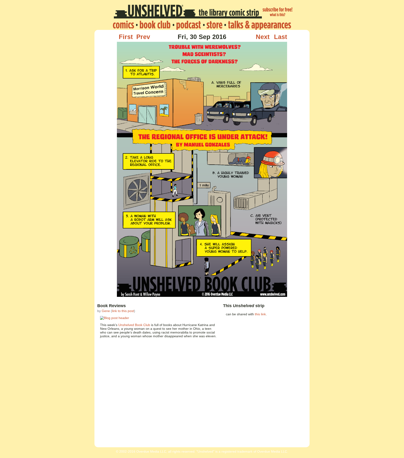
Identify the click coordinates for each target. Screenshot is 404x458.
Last (280, 36)
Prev (143, 36)
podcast (188, 25)
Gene (106, 311)
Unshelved (188, 12)
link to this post (123, 311)
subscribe (278, 12)
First (126, 36)
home (125, 25)
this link (260, 314)
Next (263, 36)
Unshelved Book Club (134, 325)
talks (258, 25)
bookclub (155, 25)
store (214, 25)
